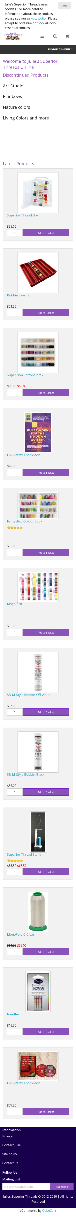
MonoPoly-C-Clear (20, 934)
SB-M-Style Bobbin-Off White (28, 694)
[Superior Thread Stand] (38, 832)
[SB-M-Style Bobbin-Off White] (38, 672)
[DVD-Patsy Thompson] (38, 432)
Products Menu (59, 49)
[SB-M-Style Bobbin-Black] (38, 752)
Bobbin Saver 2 (18, 295)
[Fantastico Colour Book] (38, 505)
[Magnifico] (38, 587)
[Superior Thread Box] (38, 192)
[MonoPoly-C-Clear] (38, 911)
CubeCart (49, 1210)
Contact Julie (11, 1145)
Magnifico (14, 603)
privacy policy (37, 18)
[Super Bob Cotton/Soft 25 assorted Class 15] (38, 352)
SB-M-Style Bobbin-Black (25, 774)
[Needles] (38, 991)
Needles (13, 1014)
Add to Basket (46, 233)
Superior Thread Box (23, 215)
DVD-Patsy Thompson (23, 455)
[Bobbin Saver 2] (38, 272)
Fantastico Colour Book (24, 521)
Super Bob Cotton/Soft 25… (27, 375)
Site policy (9, 1154)
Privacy (7, 1136)
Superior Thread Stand (24, 854)
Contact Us (10, 1163)
